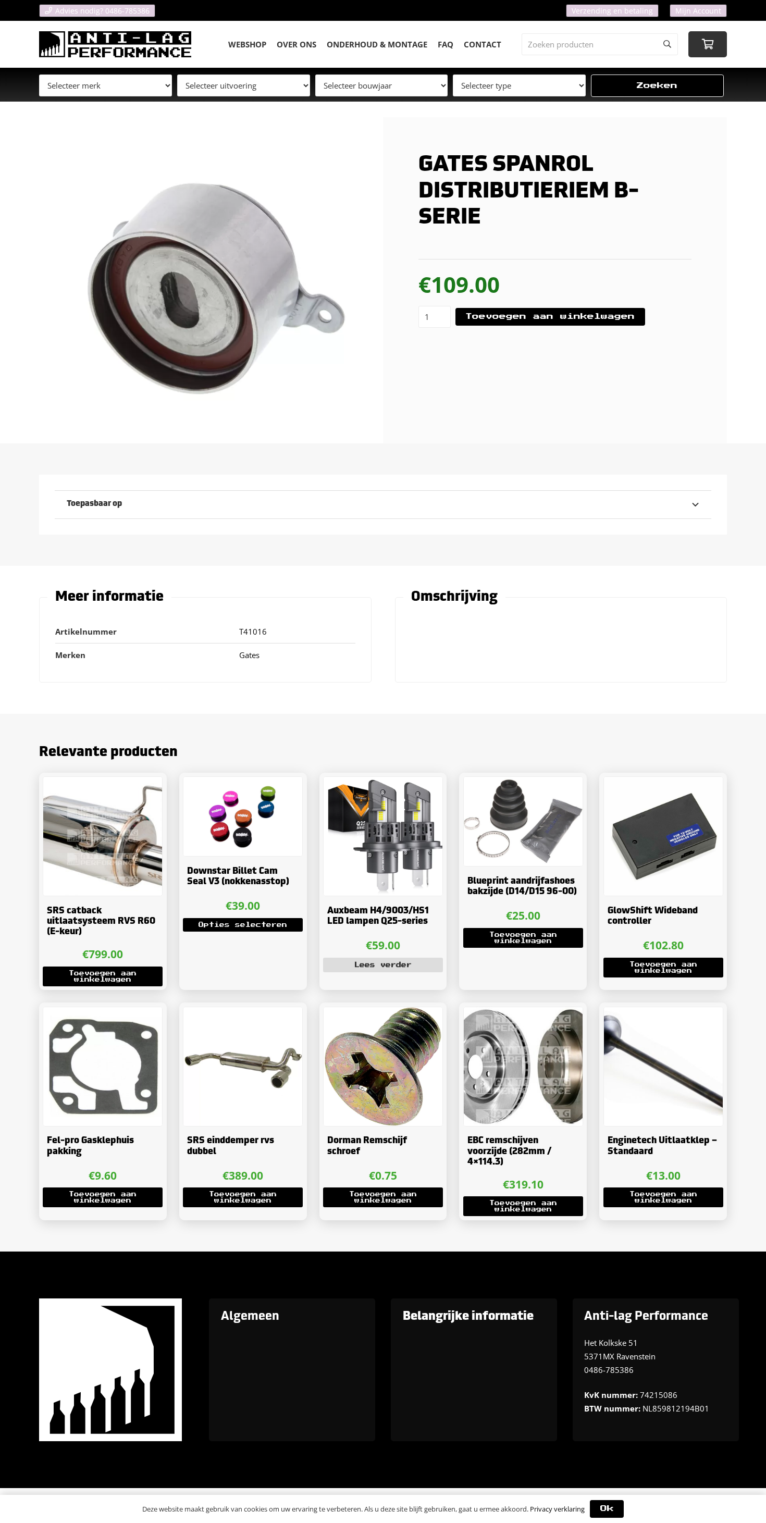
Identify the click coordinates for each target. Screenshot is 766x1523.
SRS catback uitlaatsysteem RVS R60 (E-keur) (101, 922)
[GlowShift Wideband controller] (663, 836)
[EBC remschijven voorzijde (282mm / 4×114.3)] (523, 1066)
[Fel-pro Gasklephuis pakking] (102, 1066)
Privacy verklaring (557, 1509)
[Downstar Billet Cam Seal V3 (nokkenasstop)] (242, 816)
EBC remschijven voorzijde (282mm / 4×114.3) (509, 1151)
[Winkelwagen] (707, 44)
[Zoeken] (667, 44)
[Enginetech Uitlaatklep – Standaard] (663, 1066)
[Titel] (115, 44)
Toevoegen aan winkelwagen (550, 316)
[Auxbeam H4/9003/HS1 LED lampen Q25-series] (383, 836)
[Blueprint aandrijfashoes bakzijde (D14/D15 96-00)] (523, 821)
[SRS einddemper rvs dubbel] (242, 1066)
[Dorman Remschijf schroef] (383, 1066)
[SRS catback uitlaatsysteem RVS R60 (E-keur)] (102, 836)
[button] (103, 976)
